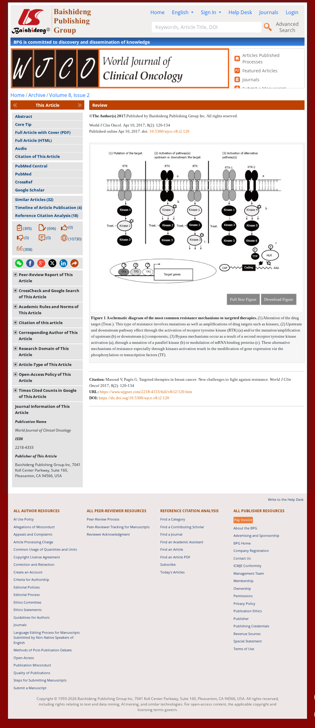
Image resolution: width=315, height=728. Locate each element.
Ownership (242, 588)
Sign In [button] (209, 12)
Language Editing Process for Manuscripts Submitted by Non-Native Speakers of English (47, 637)
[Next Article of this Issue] (80, 105)
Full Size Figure (243, 299)
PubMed (23, 174)
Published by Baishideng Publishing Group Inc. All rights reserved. (182, 116)
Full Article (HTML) (33, 140)
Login (292, 12)
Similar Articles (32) (34, 199)
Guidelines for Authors (32, 617)
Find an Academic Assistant (181, 542)
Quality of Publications (32, 672)
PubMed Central (31, 166)
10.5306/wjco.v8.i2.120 (169, 131)
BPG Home (242, 543)
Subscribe (168, 564)
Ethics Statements (28, 609)
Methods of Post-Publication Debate (43, 650)
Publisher (241, 618)
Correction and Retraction (34, 564)
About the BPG (245, 528)
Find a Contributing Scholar (182, 527)
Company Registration (251, 550)
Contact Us (242, 558)
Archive (37, 95)
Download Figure (278, 299)
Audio (21, 148)
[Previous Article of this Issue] (15, 105)
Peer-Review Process (103, 519)
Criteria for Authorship (31, 579)
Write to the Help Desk (286, 499)
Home (157, 12)
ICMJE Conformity (247, 565)
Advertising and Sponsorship (256, 535)
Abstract (23, 116)
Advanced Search (287, 27)
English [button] (181, 12)
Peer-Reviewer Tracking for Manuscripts (118, 527)
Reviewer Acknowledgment (108, 534)
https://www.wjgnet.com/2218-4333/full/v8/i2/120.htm (146, 391)
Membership (243, 580)
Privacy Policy (244, 603)
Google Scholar (30, 190)
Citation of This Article (37, 156)
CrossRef (23, 182)
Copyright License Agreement (37, 557)
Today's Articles (172, 572)
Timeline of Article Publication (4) (48, 207)
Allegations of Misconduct (34, 527)
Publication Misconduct (32, 665)
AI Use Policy (24, 519)
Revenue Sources (247, 633)
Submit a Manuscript (30, 688)
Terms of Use (243, 648)
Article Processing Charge (33, 542)
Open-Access (24, 657)
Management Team (248, 573)
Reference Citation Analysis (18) (46, 215)
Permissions (243, 595)
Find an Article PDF (175, 557)
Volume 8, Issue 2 (69, 95)
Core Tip (23, 124)
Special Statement (247, 641)
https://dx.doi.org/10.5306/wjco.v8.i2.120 (134, 398)
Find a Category (172, 519)
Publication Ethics (247, 611)
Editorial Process (27, 594)
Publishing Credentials (251, 626)
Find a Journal (171, 534)
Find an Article (171, 549)
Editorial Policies (27, 587)
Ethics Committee (27, 602)
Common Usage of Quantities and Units (45, 549)
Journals (268, 12)
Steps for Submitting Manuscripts (40, 680)
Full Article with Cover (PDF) (42, 132)
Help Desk (240, 12)
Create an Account (28, 572)
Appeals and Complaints (33, 534)
